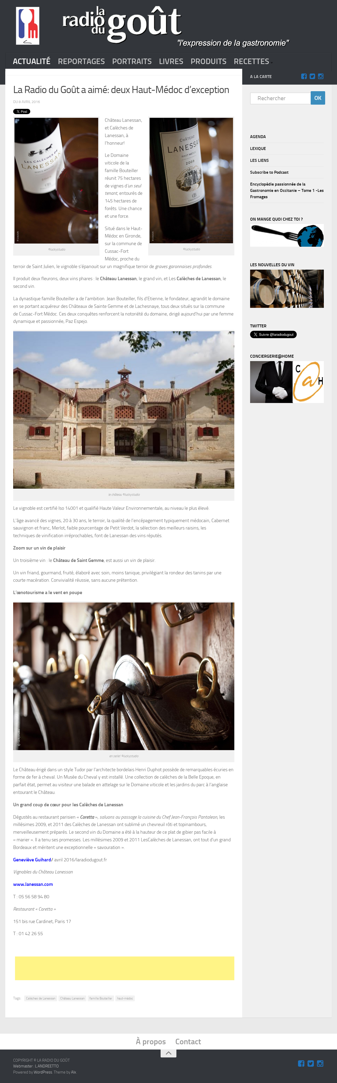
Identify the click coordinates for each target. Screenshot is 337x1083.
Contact (188, 1041)
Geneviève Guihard (32, 860)
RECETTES (251, 61)
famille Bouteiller (101, 998)
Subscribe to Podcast (269, 172)
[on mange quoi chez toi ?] (287, 245)
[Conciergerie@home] (287, 401)
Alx (73, 1072)
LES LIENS (259, 160)
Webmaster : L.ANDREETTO (36, 1066)
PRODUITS (208, 61)
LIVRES (171, 61)
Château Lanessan (72, 998)
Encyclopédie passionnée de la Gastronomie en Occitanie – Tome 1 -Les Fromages (287, 190)
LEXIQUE (258, 148)
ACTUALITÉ (32, 61)
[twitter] (312, 76)
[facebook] (304, 76)
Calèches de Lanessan (40, 998)
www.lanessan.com (33, 884)
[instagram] (321, 76)
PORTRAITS (132, 61)
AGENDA (258, 136)
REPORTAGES (81, 61)
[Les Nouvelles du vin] (287, 306)
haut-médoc (125, 998)
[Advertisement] (142, 968)
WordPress (43, 1072)
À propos (151, 1041)
